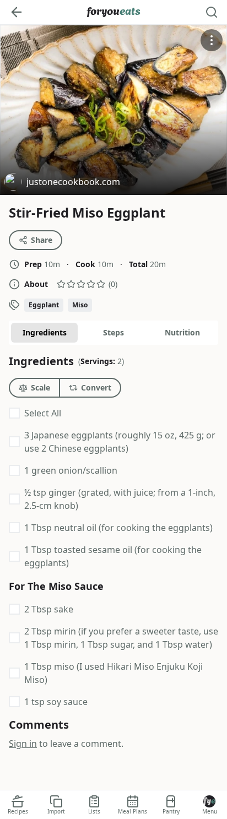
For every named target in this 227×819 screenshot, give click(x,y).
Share (41, 240)
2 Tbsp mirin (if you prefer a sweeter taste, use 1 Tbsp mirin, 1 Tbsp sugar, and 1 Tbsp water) (121, 637)
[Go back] (16, 12)
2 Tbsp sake (48, 609)
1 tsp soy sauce (56, 702)
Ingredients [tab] (45, 332)
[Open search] (211, 12)
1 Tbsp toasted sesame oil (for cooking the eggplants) (113, 556)
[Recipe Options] (212, 40)
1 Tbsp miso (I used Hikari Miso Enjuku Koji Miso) (113, 673)
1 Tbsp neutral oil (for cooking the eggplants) (118, 528)
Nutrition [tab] (182, 332)
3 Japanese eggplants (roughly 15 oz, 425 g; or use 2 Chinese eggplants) (119, 441)
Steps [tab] (113, 332)
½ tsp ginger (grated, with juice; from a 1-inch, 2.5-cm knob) (119, 499)
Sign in (23, 743)
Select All (42, 413)
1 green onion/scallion (70, 470)
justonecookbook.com (62, 183)
